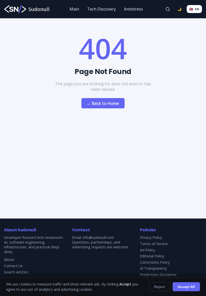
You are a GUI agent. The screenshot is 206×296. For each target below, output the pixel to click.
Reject (159, 287)
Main (74, 9)
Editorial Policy (152, 256)
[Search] (167, 9)
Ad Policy (147, 250)
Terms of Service (154, 243)
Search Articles (16, 272)
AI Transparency (153, 268)
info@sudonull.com (98, 237)
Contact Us (13, 265)
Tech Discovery (101, 9)
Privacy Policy (151, 237)
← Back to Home (103, 103)
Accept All (186, 287)
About (9, 259)
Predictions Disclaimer (158, 274)
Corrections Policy (155, 262)
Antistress (133, 9)
